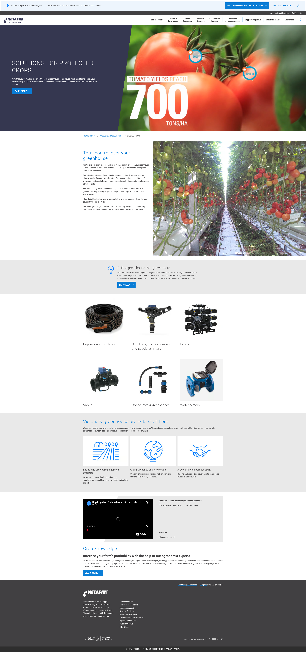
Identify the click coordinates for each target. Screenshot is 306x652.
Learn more (20, 91)
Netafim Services (201, 20)
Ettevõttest (289, 20)
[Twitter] (210, 639)
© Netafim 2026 (133, 649)
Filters (184, 344)
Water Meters (190, 405)
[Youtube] (214, 639)
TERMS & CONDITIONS (153, 649)
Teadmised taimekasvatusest (132, 617)
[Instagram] (222, 639)
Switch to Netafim (245, 5)
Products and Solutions (110, 136)
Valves (87, 405)
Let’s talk (124, 285)
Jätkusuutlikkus (273, 20)
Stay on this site (281, 5)
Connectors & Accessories (151, 405)
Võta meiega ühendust (279, 13)
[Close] (298, 5)
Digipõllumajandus (253, 20)
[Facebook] (206, 639)
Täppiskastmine (156, 20)
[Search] (300, 20)
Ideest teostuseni (127, 608)
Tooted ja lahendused (129, 605)
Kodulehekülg (89, 136)
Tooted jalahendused (173, 20)
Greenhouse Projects (214, 20)
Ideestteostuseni (187, 20)
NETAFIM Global (216, 585)
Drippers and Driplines (99, 344)
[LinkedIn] (218, 639)
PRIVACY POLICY (173, 649)
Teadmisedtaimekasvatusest (232, 20)
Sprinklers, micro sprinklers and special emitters (151, 346)
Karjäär (295, 13)
